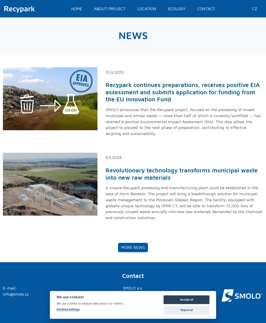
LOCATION (146, 8)
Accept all (186, 299)
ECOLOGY (176, 8)
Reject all (187, 310)
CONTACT (206, 8)
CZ (254, 8)
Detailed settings (68, 309)
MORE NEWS (133, 247)
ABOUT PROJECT (110, 8)
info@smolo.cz (16, 294)
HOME (76, 8)
